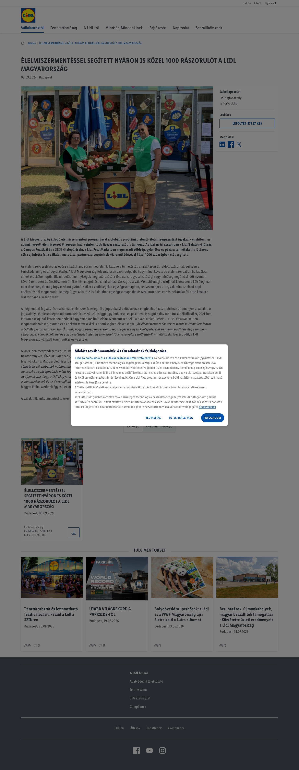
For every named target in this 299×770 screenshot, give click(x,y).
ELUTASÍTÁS (153, 418)
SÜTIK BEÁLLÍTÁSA (181, 418)
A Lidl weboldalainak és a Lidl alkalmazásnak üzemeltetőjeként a (114, 358)
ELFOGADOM (212, 418)
